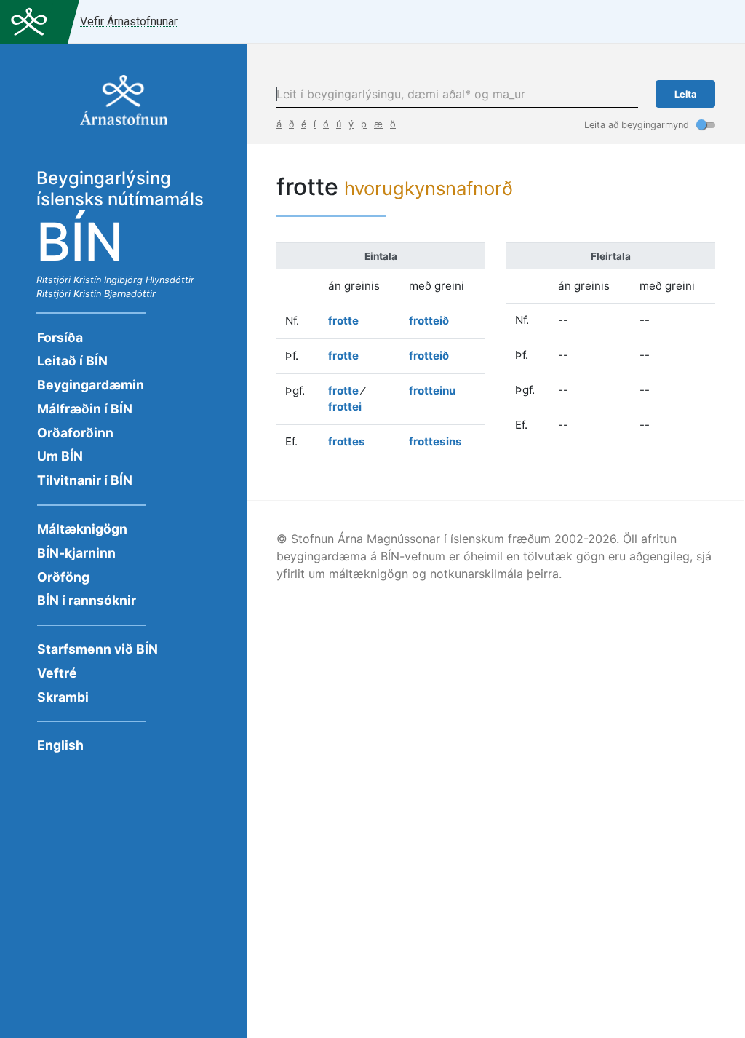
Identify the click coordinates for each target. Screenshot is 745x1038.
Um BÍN (60, 456)
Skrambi (63, 697)
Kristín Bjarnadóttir (114, 293)
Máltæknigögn (82, 528)
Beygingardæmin (90, 384)
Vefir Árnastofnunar (129, 21)
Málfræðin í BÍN (84, 408)
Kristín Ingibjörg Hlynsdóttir (133, 279)
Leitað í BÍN (72, 360)
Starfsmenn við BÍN (97, 649)
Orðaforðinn (75, 432)
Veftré (57, 673)
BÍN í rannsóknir (86, 600)
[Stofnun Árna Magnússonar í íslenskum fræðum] (123, 107)
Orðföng (63, 577)
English (60, 745)
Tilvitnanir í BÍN (84, 480)
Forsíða (60, 337)
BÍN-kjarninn (76, 552)
